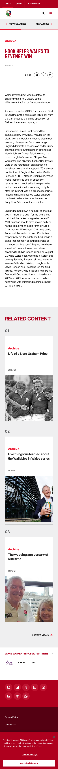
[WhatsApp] (26, 696)
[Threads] (17, 696)
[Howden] (21, 662)
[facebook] (36, 75)
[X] (26, 687)
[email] (50, 75)
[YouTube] (43, 687)
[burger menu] (51, 13)
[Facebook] (17, 687)
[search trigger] (43, 13)
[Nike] (34, 662)
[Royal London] (9, 662)
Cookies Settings (29, 754)
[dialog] (29, 750)
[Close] (54, 737)
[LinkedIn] (8, 696)
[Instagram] (8, 687)
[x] (43, 75)
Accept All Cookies (29, 763)
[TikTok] (34, 687)
